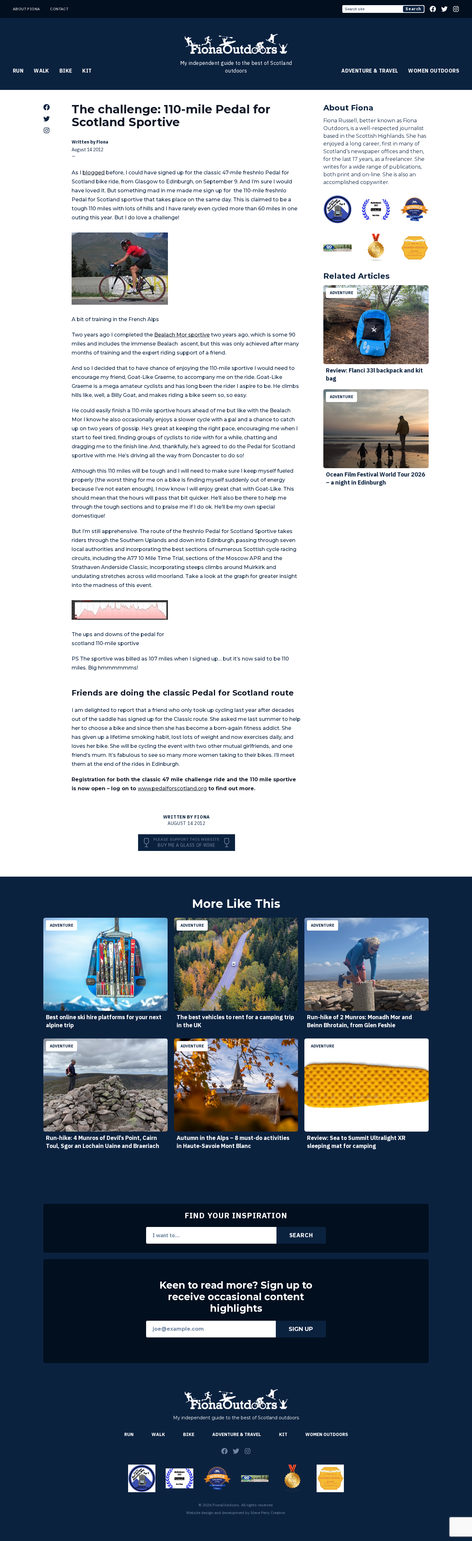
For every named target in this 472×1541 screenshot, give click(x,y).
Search (413, 8)
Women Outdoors (433, 70)
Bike (65, 70)
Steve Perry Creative (267, 1512)
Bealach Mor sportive (182, 335)
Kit (87, 70)
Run (18, 70)
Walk (41, 70)
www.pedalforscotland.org (172, 788)
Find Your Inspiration (236, 1215)
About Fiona (26, 8)
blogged (94, 173)
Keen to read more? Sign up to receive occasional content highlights (236, 1297)
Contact (59, 8)
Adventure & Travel (369, 70)
